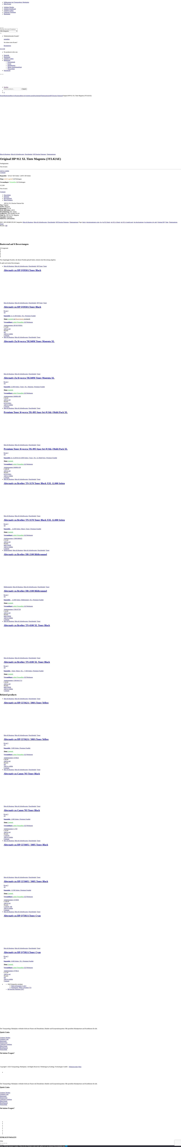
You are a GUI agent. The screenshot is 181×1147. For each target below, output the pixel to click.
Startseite (6, 55)
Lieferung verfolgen (6, 1044)
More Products (8, 200)
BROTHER (7, 545)
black (84, 222)
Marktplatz (7, 14)
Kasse (9, 64)
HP (6, 225)
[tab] (92, 195)
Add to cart (7, 329)
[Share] (2, 1143)
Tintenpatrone (173, 222)
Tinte (166, 222)
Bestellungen (11, 65)
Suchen (6, 87)
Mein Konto (7, 4)
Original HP (161, 222)
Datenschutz (3, 1043)
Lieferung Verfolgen (10, 12)
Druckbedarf (37, 95)
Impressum (3, 1041)
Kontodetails (11, 62)
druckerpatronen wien (92, 222)
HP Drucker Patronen (56, 95)
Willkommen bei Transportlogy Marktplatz (16, 2)
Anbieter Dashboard (10, 9)
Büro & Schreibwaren (26, 95)
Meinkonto (7, 60)
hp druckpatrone (139, 222)
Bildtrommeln (8, 550)
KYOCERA (7, 403)
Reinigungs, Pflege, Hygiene (21, 987)
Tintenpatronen (45, 95)
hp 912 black (106, 222)
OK (66, 1146)
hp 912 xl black (115, 222)
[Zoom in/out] (6, 1143)
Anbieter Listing (8, 10)
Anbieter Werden (9, 7)
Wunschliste (11, 69)
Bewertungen (8, 198)
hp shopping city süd (150, 222)
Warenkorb (7, 70)
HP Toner (40, 266)
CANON (6, 835)
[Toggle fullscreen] (4, 1143)
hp (101, 222)
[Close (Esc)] (1, 1143)
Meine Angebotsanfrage (15, 67)
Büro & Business (15, 95)
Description (7, 195)
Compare (2, 172)
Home (2, 95)
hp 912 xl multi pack (127, 222)
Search (24, 89)
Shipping (6, 197)
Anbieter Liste (4, 1039)
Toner (1, 224)
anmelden (7, 39)
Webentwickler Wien (75, 1067)
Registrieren (7, 45)
